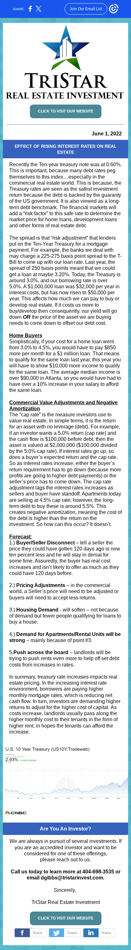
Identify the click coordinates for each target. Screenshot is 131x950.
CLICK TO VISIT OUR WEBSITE (65, 111)
